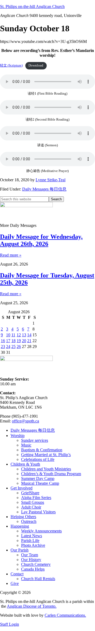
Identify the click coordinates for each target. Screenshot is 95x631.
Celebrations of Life (37, 459)
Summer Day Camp (37, 478)
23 (3, 346)
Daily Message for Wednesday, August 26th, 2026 (41, 240)
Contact (17, 574)
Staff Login (9, 624)
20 (24, 340)
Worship (18, 435)
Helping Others (23, 516)
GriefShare (30, 493)
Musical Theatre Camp (40, 483)
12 (19, 335)
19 (19, 340)
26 (19, 346)
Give (15, 583)
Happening (20, 526)
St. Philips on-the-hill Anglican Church (32, 6)
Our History (31, 559)
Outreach (28, 521)
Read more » (10, 255)
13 (24, 335)
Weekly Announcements (41, 531)
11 (13, 335)
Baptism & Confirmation (41, 450)
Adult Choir (31, 507)
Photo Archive (33, 545)
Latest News (31, 535)
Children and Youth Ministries (46, 469)
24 (8, 346)
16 (3, 340)
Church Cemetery (36, 564)
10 (8, 335)
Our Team (29, 555)
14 (29, 335)
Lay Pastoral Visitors (38, 512)
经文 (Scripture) (11, 65)
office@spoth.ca (25, 421)
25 (13, 346)
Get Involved (21, 488)
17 (8, 340)
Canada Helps (33, 569)
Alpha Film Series (36, 497)
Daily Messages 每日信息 (44, 189)
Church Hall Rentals (38, 578)
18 (13, 340)
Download (35, 65)
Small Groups (32, 502)
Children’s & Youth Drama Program (51, 473)
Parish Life (30, 540)
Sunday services (34, 440)
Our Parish (19, 550)
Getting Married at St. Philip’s (46, 454)
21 (29, 340)
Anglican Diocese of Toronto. (31, 606)
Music (26, 445)
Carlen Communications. (65, 615)
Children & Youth (25, 464)
